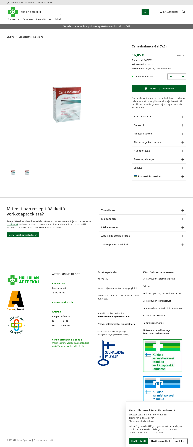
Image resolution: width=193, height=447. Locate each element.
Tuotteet (12, 19)
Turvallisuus (108, 210)
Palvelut (59, 19)
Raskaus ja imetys (144, 159)
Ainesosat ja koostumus (147, 142)
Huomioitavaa (142, 150)
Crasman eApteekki (43, 440)
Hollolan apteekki (30, 12)
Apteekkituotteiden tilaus (115, 235)
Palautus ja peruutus (153, 322)
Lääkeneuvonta (109, 227)
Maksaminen (108, 218)
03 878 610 (103, 278)
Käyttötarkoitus (142, 116)
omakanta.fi (12, 224)
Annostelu (139, 125)
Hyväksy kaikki (138, 441)
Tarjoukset (28, 19)
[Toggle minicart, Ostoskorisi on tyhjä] (184, 12)
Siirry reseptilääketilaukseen (23, 234)
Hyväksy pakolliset (160, 441)
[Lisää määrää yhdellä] (183, 76)
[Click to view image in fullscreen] (66, 104)
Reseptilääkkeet (44, 19)
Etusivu (10, 36)
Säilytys (138, 167)
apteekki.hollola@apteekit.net (114, 316)
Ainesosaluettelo (143, 133)
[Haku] (145, 12)
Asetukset (180, 441)
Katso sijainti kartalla (62, 302)
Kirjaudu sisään (170, 11)
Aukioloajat (43, 2)
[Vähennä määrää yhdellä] (170, 76)
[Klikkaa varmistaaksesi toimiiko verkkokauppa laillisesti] (164, 355)
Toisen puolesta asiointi (114, 244)
